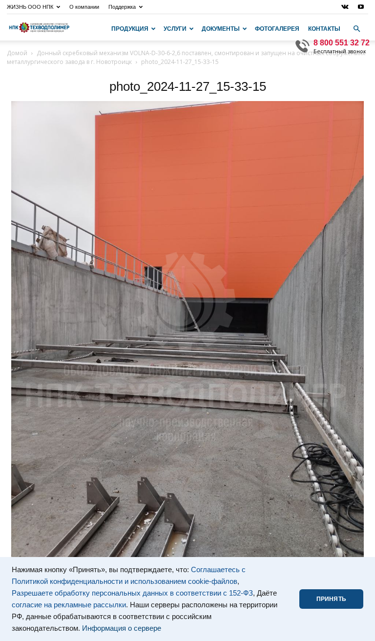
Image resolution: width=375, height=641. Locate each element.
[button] (356, 29)
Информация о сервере (121, 628)
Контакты (324, 28)
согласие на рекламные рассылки (69, 605)
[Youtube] (361, 7)
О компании (84, 7)
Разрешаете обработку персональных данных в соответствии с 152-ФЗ (132, 593)
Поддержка (122, 7)
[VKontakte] (344, 7)
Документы (221, 28)
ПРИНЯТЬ (331, 599)
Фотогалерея (277, 28)
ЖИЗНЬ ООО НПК (30, 7)
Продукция (129, 28)
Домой (17, 53)
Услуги (175, 28)
